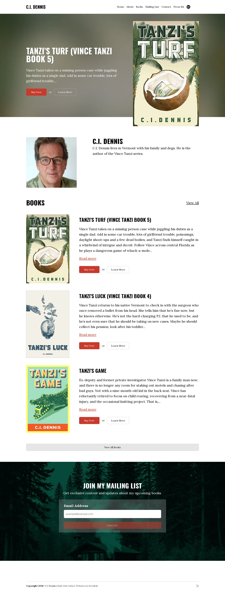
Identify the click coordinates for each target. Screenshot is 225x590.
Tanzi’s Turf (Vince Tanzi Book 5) (69, 55)
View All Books (112, 447)
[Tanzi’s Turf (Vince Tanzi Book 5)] (166, 73)
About (130, 6)
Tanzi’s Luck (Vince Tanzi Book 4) (115, 296)
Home (120, 6)
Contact (166, 6)
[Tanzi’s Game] (47, 399)
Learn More (65, 92)
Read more (87, 258)
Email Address (76, 506)
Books (139, 6)
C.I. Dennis (36, 7)
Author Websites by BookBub (83, 585)
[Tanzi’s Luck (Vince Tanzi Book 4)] (47, 324)
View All (192, 203)
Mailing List (152, 6)
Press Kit (179, 6)
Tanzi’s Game (92, 370)
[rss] (197, 586)
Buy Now (36, 92)
